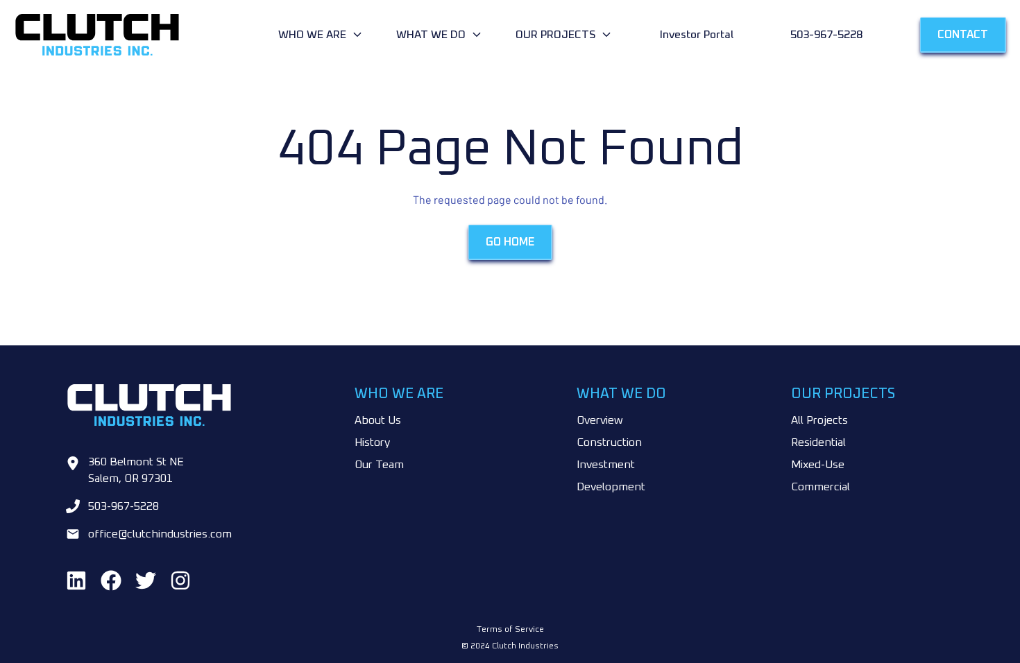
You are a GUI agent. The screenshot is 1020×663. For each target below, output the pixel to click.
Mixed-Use (817, 464)
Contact (962, 34)
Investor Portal (696, 34)
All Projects (819, 420)
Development (611, 486)
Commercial (820, 486)
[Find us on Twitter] (145, 580)
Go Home (510, 242)
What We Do (431, 34)
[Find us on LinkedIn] (76, 580)
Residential (818, 442)
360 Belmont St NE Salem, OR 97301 (136, 470)
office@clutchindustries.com (160, 534)
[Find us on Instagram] (180, 580)
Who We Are (312, 34)
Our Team (379, 464)
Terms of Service (510, 630)
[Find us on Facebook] (111, 580)
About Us (378, 420)
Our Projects (555, 34)
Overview (600, 420)
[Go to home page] (143, 34)
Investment (606, 464)
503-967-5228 (826, 34)
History (372, 442)
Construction (609, 442)
